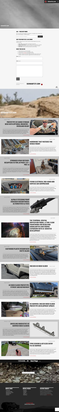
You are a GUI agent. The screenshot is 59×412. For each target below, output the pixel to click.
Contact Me (8, 390)
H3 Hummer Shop (9, 391)
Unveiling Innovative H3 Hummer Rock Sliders (19, 325)
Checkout (7, 394)
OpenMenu (58, 1)
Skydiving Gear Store (9, 392)
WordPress (25, 394)
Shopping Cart (8, 393)
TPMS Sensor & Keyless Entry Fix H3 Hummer (41, 345)
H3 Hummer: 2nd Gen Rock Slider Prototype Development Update (42, 305)
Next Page (36, 361)
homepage (24, 52)
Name (18, 56)
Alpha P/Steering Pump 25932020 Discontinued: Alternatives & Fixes (20, 202)
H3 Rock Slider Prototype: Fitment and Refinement (19, 286)
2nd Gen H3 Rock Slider (39, 266)
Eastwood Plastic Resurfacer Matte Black (17, 250)
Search (40, 36)
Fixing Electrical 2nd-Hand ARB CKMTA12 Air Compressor (42, 183)
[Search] (36, 373)
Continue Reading (26, 135)
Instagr (24, 391)
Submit (18, 78)
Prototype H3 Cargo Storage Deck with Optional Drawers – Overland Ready (17, 124)
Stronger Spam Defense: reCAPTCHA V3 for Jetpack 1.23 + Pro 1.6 (16, 163)
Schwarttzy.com (52, 2)
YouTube (24, 392)
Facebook (25, 390)
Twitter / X (25, 393)
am (26, 391)
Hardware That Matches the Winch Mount (41, 143)
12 (27, 361)
